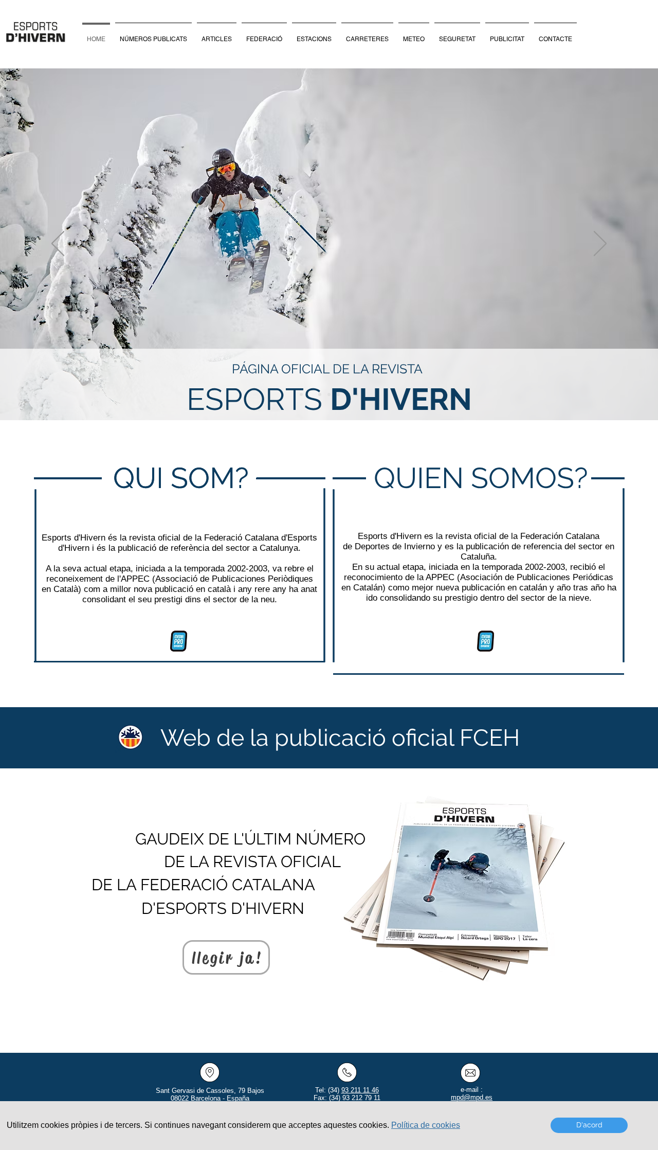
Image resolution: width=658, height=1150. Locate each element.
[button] (425, 1125)
